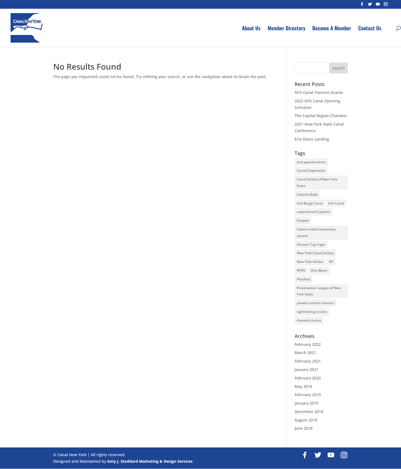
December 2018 (309, 411)
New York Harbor (310, 261)
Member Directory (286, 29)
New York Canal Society (315, 253)
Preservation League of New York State (319, 291)
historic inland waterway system (316, 232)
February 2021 (308, 361)
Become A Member (331, 29)
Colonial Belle (307, 194)
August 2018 (306, 420)
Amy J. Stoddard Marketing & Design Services (150, 461)
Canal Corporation (311, 170)
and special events (311, 162)
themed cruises (309, 320)
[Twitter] (370, 5)
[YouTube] (378, 5)
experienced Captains (314, 211)
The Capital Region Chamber (321, 115)
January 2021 (306, 369)
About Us (251, 29)
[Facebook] (362, 5)
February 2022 (308, 344)
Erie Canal (336, 203)
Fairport (303, 220)
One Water (319, 270)
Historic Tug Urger (311, 244)
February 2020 (308, 378)
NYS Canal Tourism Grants (319, 92)
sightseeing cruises (312, 311)
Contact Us (369, 29)
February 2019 (308, 394)
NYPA (301, 270)
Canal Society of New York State (317, 182)
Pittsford (303, 279)
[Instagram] (386, 5)
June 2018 (304, 428)
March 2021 (305, 352)
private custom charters (315, 303)
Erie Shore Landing (312, 139)
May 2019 (303, 386)
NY (331, 261)
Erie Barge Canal (310, 203)
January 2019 (306, 403)
